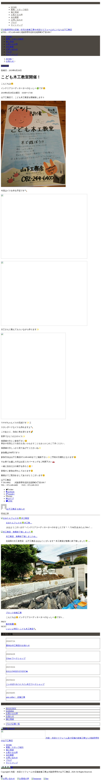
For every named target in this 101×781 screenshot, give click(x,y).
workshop (10, 711)
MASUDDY (11, 708)
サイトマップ (17, 25)
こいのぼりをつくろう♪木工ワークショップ (25, 684)
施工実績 (15, 12)
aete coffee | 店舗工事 (15, 697)
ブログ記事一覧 (13, 724)
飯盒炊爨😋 (11, 624)
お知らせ (21, 509)
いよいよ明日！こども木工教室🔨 (21, 629)
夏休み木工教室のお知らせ (18, 645)
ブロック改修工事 (14, 613)
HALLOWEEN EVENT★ (17, 671)
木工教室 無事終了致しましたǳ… (21, 536)
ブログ (14, 22)
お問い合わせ (17, 20)
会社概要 (15, 17)
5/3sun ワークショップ (15, 658)
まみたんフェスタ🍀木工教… (19, 523)
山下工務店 (11, 509)
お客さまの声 (17, 15)
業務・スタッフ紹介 (20, 9)
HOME (14, 7)
